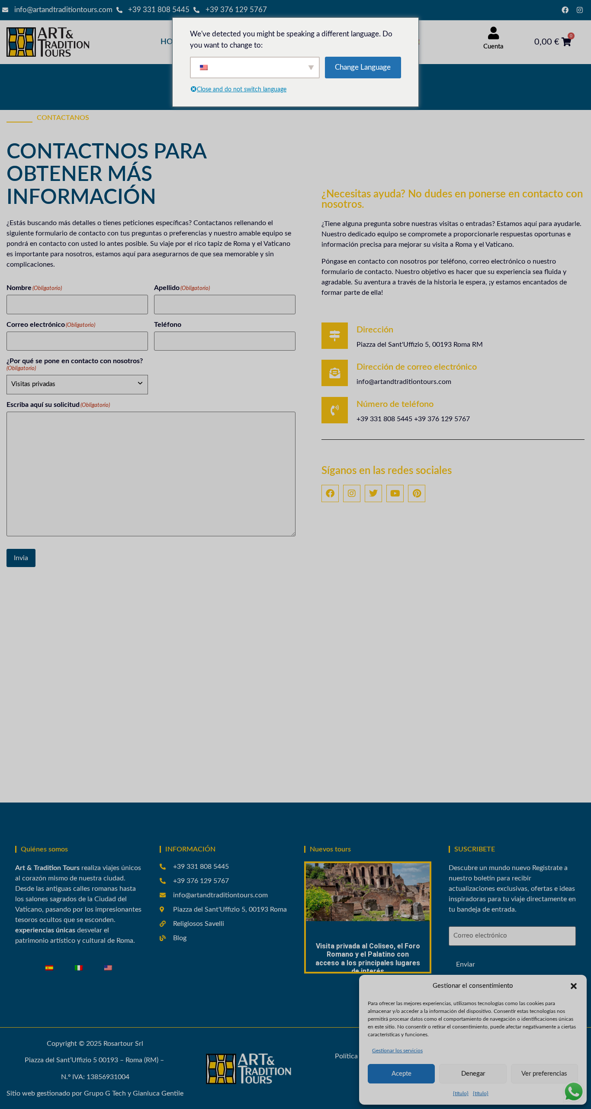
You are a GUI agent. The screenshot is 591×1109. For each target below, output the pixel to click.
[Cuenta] (493, 33)
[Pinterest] (416, 493)
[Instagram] (579, 9)
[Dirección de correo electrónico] (334, 373)
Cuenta (493, 46)
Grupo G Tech (105, 1093)
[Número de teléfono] (334, 410)
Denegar (473, 1073)
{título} (461, 1093)
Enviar (465, 964)
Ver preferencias (544, 1073)
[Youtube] (395, 493)
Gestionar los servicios (397, 1050)
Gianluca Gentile (158, 1093)
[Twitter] (373, 493)
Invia (21, 557)
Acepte (401, 1073)
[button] (573, 986)
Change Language (363, 67)
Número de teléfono (395, 404)
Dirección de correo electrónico (417, 367)
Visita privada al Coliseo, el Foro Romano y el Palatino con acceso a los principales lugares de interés (367, 958)
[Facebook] (565, 9)
